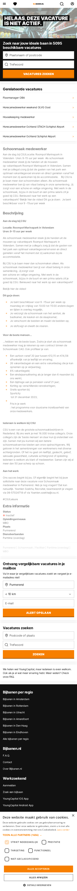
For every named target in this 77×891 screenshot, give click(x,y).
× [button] (73, 815)
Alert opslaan (38, 613)
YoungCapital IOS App (16, 798)
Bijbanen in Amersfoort (16, 718)
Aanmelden (9, 785)
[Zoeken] (63, 4)
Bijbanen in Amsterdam (16, 699)
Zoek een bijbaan (13, 791)
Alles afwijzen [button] (38, 877)
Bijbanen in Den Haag (15, 725)
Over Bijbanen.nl (12, 768)
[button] (38, 835)
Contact (7, 762)
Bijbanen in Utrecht (14, 712)
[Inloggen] (72, 4)
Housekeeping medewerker (19, 116)
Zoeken (38, 654)
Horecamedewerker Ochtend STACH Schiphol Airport (33, 126)
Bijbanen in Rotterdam (15, 705)
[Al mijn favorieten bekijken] (15, 4)
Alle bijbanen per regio (16, 738)
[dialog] (38, 851)
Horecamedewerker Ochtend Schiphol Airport (29, 136)
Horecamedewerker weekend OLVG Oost (26, 107)
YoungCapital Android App (18, 805)
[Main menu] (4, 4)
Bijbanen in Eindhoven (15, 732)
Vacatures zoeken (38, 74)
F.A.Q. (6, 755)
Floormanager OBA (14, 97)
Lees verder (63, 829)
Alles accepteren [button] (38, 868)
